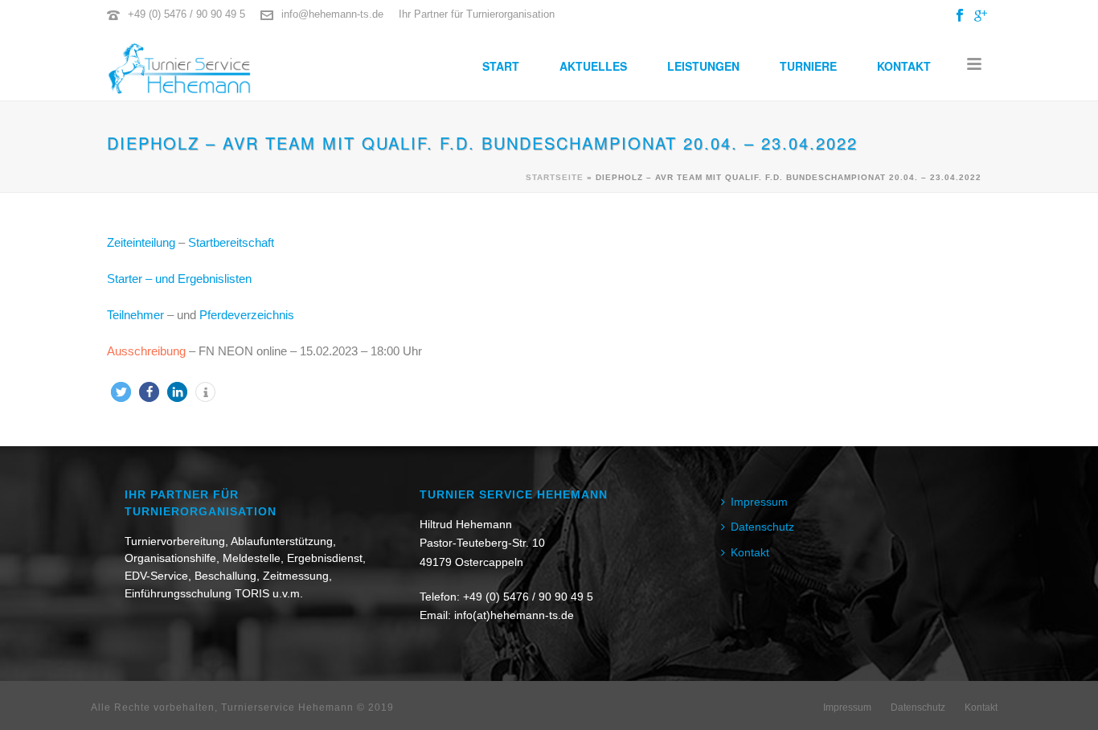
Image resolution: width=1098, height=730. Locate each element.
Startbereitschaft (231, 242)
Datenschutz (762, 526)
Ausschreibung (146, 351)
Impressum (759, 501)
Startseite (555, 177)
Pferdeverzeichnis (246, 315)
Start (500, 66)
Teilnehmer (135, 315)
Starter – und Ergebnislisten (179, 278)
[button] (121, 392)
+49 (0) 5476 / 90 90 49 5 (186, 14)
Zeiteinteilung (141, 242)
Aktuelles (593, 66)
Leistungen (703, 66)
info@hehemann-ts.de (332, 14)
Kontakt (904, 66)
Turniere (808, 66)
